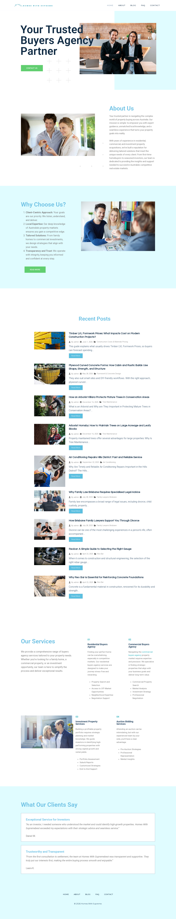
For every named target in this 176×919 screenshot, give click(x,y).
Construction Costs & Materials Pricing (112, 342)
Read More (75, 356)
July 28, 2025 (87, 497)
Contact (155, 5)
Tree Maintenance (109, 402)
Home (110, 5)
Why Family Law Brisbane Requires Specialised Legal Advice (104, 492)
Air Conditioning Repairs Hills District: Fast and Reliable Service (105, 457)
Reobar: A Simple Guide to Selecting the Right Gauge (100, 549)
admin (76, 342)
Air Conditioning (109, 462)
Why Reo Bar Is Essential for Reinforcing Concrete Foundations (106, 577)
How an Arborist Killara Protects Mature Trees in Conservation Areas (109, 397)
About (121, 5)
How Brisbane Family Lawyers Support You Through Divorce (104, 520)
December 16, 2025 (90, 402)
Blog (133, 5)
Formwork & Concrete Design (109, 374)
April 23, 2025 (87, 554)
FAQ (143, 5)
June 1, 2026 (87, 342)
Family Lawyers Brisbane (107, 497)
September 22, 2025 (90, 462)
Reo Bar (100, 554)
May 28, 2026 (87, 374)
